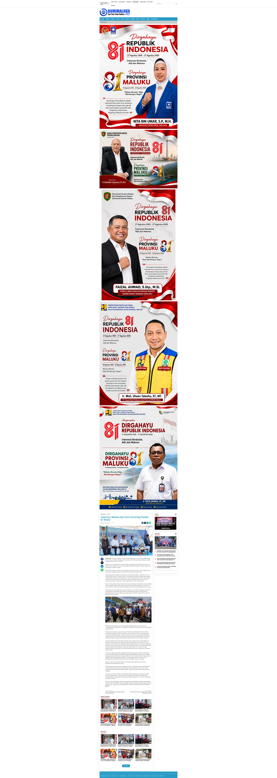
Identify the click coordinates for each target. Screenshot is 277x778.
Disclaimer (161, 775)
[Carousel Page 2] (164, 528)
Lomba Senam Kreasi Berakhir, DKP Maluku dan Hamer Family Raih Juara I (166, 567)
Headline (107, 523)
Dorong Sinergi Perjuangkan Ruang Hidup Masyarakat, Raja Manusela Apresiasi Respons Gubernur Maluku (108, 710)
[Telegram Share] (147, 523)
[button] (176, 3)
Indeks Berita (138, 775)
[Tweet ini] (145, 523)
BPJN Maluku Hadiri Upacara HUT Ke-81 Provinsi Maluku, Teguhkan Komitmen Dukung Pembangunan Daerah (108, 725)
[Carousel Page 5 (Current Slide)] (169, 528)
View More (126, 765)
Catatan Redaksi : (123, 775)
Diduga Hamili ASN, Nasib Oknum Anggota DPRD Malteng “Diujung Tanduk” (165, 524)
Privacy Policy (154, 775)
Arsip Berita (131, 775)
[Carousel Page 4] (167, 528)
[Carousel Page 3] (165, 528)
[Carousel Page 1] (162, 528)
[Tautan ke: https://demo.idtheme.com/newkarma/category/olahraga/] (176, 534)
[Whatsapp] (150, 523)
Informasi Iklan (146, 775)
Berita (102, 523)
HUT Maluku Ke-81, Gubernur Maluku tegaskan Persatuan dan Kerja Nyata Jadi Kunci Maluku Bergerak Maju (142, 710)
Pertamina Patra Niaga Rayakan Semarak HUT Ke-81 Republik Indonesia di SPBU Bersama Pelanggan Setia (125, 725)
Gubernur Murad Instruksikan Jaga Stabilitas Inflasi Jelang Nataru (115, 692)
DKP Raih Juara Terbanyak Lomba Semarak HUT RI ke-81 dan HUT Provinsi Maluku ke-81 (166, 551)
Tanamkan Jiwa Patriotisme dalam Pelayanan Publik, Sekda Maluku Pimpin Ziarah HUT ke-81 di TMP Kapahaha (142, 725)
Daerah (104, 523)
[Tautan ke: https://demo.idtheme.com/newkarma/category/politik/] (176, 514)
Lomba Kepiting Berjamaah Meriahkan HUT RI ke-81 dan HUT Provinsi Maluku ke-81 (166, 559)
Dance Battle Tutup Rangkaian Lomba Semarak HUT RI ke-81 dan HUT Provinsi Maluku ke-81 (166, 555)
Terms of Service (114, 775)
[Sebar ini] (142, 523)
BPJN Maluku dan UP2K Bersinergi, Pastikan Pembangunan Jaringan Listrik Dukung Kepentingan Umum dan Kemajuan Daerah (125, 710)
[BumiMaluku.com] (115, 12)
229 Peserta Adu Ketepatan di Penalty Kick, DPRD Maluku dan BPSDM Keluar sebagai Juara (166, 563)
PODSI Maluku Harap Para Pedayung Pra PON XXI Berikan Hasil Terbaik (140, 692)
